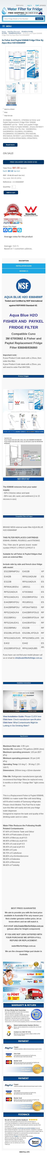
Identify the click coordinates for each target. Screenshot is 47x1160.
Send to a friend (9, 109)
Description (24, 261)
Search (39, 19)
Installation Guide (24, 266)
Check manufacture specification (27, 719)
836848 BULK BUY (15, 33)
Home (4, 32)
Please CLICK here (33, 716)
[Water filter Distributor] (23, 11)
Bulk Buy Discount (14, 32)
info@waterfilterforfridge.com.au (28, 658)
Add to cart (11, 192)
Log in (29, 5)
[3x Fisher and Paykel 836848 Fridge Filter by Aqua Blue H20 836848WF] (11, 83)
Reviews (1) (24, 271)
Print (5, 112)
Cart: (37, 5)
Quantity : (7, 187)
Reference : (8, 182)
